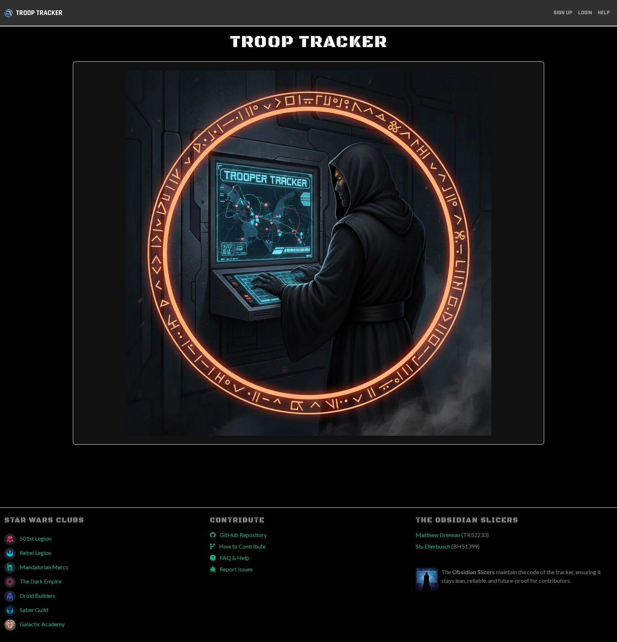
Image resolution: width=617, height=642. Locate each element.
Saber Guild (33, 609)
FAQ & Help (234, 557)
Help (604, 12)
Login (585, 12)
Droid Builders (37, 595)
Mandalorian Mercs (43, 566)
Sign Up (562, 12)
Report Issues (236, 569)
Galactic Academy (42, 624)
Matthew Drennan (452, 534)
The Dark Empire (40, 581)
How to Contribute (242, 546)
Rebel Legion (35, 552)
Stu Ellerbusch (448, 546)
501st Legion (35, 538)
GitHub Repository (243, 534)
